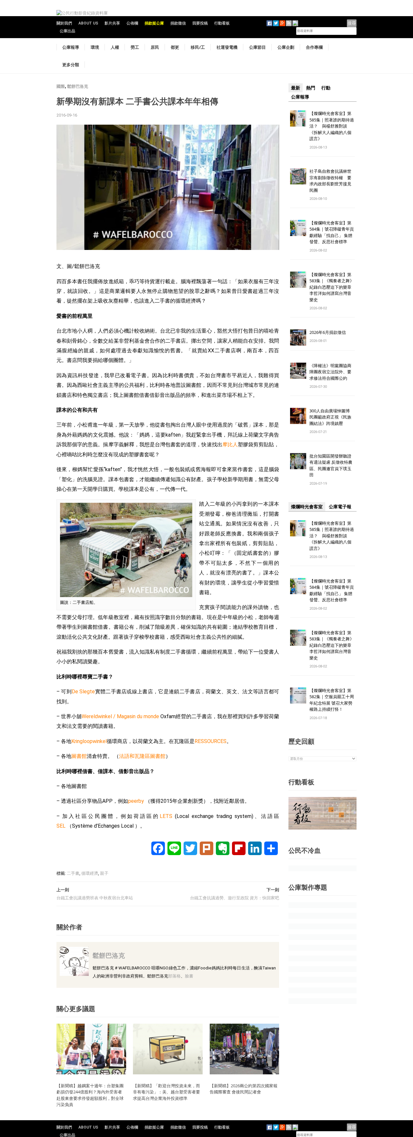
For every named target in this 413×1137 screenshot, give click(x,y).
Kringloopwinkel (89, 741)
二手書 (73, 873)
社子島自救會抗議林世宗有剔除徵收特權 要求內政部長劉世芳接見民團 (330, 180)
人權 (115, 47)
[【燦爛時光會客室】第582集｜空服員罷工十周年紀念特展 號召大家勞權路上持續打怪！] (298, 695)
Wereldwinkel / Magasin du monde (120, 716)
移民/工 (198, 47)
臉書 (189, 976)
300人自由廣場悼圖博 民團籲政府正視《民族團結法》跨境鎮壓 (331, 417)
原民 (155, 47)
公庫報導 (70, 47)
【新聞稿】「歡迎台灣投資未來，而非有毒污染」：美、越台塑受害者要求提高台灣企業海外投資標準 (166, 1092)
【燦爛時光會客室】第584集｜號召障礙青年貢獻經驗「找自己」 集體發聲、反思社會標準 (331, 232)
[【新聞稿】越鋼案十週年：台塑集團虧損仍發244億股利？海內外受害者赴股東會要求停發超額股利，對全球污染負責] (91, 1048)
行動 (325, 87)
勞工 (135, 47)
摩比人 (230, 444)
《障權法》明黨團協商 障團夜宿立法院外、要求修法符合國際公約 (332, 372)
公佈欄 (132, 23)
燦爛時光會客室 (307, 506)
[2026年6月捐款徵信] (298, 337)
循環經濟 (89, 873)
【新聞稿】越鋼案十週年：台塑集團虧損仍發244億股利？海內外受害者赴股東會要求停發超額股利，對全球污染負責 (90, 1095)
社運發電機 (227, 47)
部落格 (174, 976)
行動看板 (222, 23)
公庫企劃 (285, 47)
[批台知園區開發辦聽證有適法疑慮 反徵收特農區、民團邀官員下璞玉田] (298, 460)
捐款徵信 (178, 23)
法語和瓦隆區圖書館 (142, 756)
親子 (104, 873)
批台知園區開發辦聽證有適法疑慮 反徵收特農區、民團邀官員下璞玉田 (330, 465)
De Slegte (83, 691)
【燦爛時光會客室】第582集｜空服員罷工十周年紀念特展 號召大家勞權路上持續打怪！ (331, 699)
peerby (136, 801)
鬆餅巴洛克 (77, 86)
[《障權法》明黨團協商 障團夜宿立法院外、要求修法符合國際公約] (298, 370)
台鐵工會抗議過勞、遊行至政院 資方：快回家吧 (234, 897)
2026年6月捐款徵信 (327, 332)
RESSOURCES (211, 741)
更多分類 (70, 64)
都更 (175, 47)
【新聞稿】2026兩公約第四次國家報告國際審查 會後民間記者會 (243, 1089)
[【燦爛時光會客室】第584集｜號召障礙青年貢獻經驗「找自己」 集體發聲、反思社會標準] (298, 227)
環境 (95, 47)
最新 (295, 87)
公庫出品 (67, 31)
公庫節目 (257, 47)
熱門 (310, 87)
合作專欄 (314, 47)
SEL (60, 826)
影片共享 (112, 23)
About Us (88, 23)
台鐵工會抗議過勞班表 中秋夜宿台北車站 (94, 897)
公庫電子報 (340, 506)
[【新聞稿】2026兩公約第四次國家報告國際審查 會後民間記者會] (244, 1048)
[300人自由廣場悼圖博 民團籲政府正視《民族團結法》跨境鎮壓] (298, 415)
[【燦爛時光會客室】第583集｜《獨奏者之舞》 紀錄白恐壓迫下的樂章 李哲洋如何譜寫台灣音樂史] (298, 279)
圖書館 (79, 756)
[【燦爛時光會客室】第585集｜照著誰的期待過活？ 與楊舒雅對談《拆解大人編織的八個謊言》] (298, 118)
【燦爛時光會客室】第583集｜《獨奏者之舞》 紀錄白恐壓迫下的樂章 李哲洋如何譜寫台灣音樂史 (331, 287)
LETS (166, 816)
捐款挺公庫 (154, 23)
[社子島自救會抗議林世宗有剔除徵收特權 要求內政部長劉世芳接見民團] (298, 176)
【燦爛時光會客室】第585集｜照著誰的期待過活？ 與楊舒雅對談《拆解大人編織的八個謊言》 (331, 125)
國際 (60, 86)
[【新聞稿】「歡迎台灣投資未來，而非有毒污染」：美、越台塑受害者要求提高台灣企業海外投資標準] (168, 1048)
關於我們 (64, 23)
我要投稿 (200, 23)
